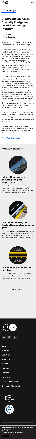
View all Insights (17, 289)
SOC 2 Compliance (10, 382)
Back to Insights (10, 11)
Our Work (6, 355)
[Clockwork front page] (5, 4)
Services (6, 346)
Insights (5, 364)
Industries (6, 350)
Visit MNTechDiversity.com (10, 138)
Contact (5, 373)
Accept (5, 436)
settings (20, 432)
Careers (5, 368)
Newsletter (7, 377)
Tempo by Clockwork (11, 386)
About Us (6, 359)
